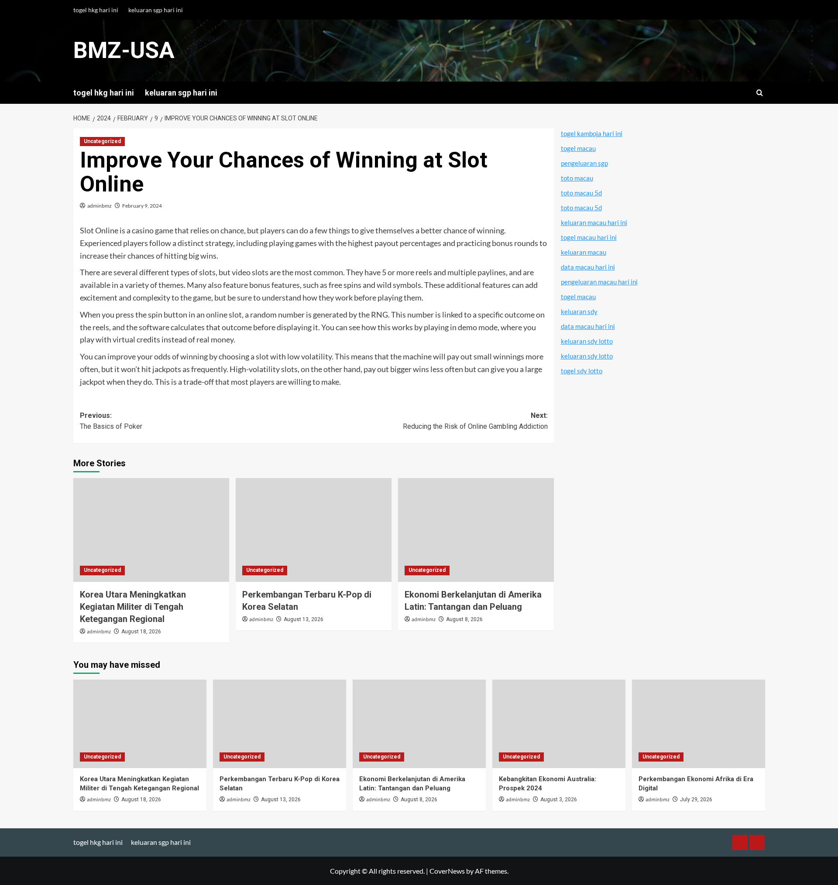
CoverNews (447, 871)
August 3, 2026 (558, 799)
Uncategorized (102, 141)
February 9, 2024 (142, 205)
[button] (759, 92)
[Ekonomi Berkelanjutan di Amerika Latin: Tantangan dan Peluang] (476, 530)
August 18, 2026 (141, 632)
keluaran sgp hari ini (155, 10)
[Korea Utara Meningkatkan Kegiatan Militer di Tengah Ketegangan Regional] (151, 530)
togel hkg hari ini (95, 10)
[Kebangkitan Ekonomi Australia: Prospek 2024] (558, 724)
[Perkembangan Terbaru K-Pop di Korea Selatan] (314, 530)
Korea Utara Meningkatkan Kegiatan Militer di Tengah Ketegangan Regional (133, 606)
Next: (475, 421)
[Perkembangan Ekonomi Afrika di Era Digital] (698, 724)
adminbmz (99, 205)
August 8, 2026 (464, 619)
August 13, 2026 (303, 619)
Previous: (111, 421)
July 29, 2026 (696, 799)
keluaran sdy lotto (587, 341)
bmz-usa (124, 50)
